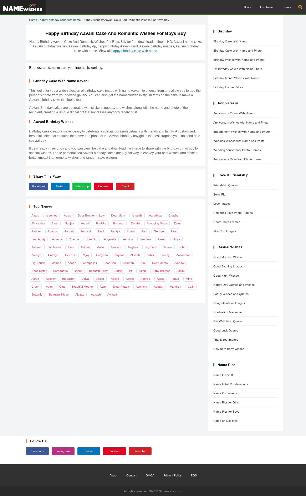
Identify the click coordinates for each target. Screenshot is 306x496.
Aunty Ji (85, 231)
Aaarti (35, 215)
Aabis (150, 255)
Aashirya (141, 286)
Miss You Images (224, 231)
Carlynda (102, 255)
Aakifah (86, 247)
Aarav (160, 278)
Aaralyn (36, 255)
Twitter (60, 186)
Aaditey (51, 278)
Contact (131, 475)
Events (286, 7)
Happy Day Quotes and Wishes (234, 284)
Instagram (63, 451)
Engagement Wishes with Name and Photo (241, 131)
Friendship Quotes (225, 185)
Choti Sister (39, 270)
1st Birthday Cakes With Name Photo (237, 69)
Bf (130, 270)
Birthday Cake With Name (230, 41)
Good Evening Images (228, 266)
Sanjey (69, 223)
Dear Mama (160, 263)
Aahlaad (36, 247)
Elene (178, 223)
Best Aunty (38, 239)
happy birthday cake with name (60, 19)
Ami (143, 263)
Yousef (85, 223)
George (159, 231)
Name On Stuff (223, 375)
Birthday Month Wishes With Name (236, 78)
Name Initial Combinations (230, 384)
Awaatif (112, 294)
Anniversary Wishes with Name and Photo (241, 122)
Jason (78, 270)
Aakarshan (183, 255)
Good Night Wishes (226, 275)
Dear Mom (118, 215)
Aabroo (145, 278)
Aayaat (119, 255)
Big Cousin (38, 263)
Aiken (142, 270)
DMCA (150, 475)
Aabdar (158, 286)
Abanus (53, 231)
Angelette (110, 239)
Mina (189, 278)
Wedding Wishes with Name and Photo (239, 140)
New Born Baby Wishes (228, 348)
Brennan (118, 223)
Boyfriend (151, 247)
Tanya (175, 278)
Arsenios (51, 215)
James (56, 263)
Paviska (101, 223)
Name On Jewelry (225, 393)
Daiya (85, 278)
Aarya (35, 278)
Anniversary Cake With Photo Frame (237, 159)
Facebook (38, 186)
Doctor (100, 278)
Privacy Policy (172, 475)
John (182, 247)
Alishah (135, 255)
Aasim (181, 270)
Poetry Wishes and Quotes (231, 294)
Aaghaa (133, 247)
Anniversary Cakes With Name (233, 113)
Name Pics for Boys (226, 411)
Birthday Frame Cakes (228, 87)
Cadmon (128, 263)
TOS (194, 475)
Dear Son (109, 263)
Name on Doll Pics (225, 420)
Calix (191, 286)
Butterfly (36, 294)
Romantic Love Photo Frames (233, 212)
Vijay (86, 255)
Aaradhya (155, 215)
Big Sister (68, 278)
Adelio (130, 278)
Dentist (135, 223)
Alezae (79, 294)
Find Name (266, 7)
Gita (62, 286)
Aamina (128, 239)
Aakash (96, 294)
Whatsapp (82, 186)
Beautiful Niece (59, 294)
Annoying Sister (157, 223)
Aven (49, 286)
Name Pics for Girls (226, 402)
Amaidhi (137, 215)
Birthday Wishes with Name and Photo (238, 59)
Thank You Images (225, 339)
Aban (103, 286)
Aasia (67, 215)
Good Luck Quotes (225, 330)
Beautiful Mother (82, 286)
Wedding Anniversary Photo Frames (237, 150)
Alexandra (38, 223)
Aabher (36, 231)
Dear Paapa (121, 286)
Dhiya (176, 239)
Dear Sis (70, 255)
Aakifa (115, 278)
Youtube (140, 451)
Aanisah (116, 247)
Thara (131, 231)
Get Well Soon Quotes (228, 321)
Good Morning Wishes (228, 257)
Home (247, 7)
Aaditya (115, 231)
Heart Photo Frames (226, 222)
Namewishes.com (170, 491)
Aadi (144, 231)
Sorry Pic (219, 194)
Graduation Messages (228, 312)
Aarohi (162, 239)
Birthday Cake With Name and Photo (237, 50)
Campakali (90, 263)
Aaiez (174, 231)
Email (125, 186)
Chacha (74, 239)
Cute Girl (91, 239)
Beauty (165, 255)
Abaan (72, 263)
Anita (100, 247)
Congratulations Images (229, 303)
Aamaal (179, 263)
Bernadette (60, 270)
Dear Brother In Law (91, 215)
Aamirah (175, 286)
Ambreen (55, 247)
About (113, 475)
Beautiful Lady (98, 270)
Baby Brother (161, 270)
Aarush (69, 231)
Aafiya (118, 270)
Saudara (145, 239)
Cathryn (53, 255)
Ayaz (71, 247)
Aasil (100, 231)
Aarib (54, 223)
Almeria (57, 239)
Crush (35, 286)
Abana (168, 247)
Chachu (173, 215)
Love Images (221, 203)
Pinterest (103, 186)
